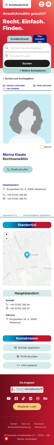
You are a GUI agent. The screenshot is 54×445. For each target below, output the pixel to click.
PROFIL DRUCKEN (44, 86)
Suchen (27, 63)
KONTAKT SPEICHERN (15, 86)
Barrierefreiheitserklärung (19, 427)
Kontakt (13, 424)
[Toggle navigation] (48, 4)
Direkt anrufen (19, 169)
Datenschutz (40, 427)
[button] (27, 255)
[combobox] (27, 48)
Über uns (25, 424)
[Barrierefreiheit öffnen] (41, 4)
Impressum (39, 424)
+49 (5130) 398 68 (17, 194)
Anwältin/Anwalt (20, 39)
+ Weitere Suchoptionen (33, 70)
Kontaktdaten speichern (36, 215)
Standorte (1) (10, 215)
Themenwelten (40, 39)
